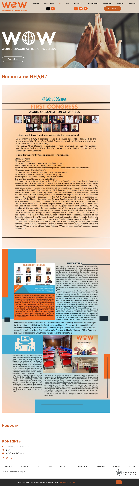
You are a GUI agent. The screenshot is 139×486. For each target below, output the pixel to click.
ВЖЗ (67, 4)
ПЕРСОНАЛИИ (78, 4)
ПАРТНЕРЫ (120, 4)
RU (48, 8)
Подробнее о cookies (68, 482)
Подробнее (13, 59)
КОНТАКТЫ (132, 4)
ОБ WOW (36, 4)
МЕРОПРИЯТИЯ (93, 4)
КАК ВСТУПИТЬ (107, 4)
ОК (119, 482)
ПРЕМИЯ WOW (49, 4)
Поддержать (112, 9)
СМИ (59, 4)
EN (53, 8)
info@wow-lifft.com (15, 453)
